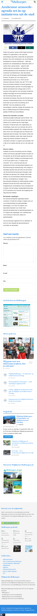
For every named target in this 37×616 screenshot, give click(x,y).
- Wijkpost (5, 567)
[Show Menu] (2, 2)
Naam (5, 265)
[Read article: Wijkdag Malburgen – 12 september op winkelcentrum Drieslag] (9, 419)
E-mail (5, 273)
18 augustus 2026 (9, 426)
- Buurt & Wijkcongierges (9, 571)
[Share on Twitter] (21, 47)
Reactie (6, 243)
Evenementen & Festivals (9, 417)
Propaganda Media (29, 610)
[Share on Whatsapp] (30, 47)
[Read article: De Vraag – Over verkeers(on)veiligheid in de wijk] (6, 452)
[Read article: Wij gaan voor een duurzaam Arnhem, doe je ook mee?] (18, 348)
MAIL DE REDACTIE (10, 523)
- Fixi (3, 573)
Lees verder (9, 436)
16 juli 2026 (16, 447)
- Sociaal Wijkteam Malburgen (11, 563)
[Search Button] (35, 2)
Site (4, 281)
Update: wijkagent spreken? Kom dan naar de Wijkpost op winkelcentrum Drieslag (20, 391)
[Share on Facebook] (13, 47)
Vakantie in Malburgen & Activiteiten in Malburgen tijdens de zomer (22, 443)
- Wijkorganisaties (7, 559)
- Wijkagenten (6, 565)
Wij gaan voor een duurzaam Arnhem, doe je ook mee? (14, 363)
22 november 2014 (16, 18)
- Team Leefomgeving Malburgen (11, 561)
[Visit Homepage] (18, 1)
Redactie (6, 18)
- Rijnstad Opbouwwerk (9, 569)
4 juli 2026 (16, 455)
